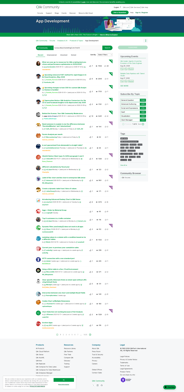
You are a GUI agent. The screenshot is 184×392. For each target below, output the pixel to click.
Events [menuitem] (64, 13)
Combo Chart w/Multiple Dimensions (56, 301)
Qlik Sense (39, 354)
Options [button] (145, 41)
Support (67, 367)
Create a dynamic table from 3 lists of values (59, 189)
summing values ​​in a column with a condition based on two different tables (64, 238)
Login (83, 2)
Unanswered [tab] (52, 55)
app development (126, 154)
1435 (85, 335)
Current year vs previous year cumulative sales (60, 247)
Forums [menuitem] (40, 13)
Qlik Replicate (40, 364)
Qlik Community (41, 41)
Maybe (131, 69)
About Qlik (95, 348)
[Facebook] (101, 385)
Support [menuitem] (49, 13)
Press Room (96, 351)
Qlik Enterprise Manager (44, 373)
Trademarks (124, 363)
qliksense (133, 144)
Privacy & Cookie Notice (128, 359)
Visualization (125, 116)
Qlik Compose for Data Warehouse (48, 370)
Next (139, 124)
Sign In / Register (141, 12)
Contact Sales (97, 373)
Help (131, 12)
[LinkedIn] (97, 385)
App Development (52, 21)
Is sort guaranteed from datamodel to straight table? (62, 145)
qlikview (123, 151)
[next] (90, 335)
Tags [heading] (122, 133)
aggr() (137, 148)
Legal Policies (125, 356)
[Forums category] (121, 177)
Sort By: (93, 55)
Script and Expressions (129, 108)
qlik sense (124, 138)
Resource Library (70, 348)
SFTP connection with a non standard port (58, 258)
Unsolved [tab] (63, 55)
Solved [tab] (73, 55)
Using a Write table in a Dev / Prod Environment (60, 269)
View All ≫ (123, 165)
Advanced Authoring (128, 104)
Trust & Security (97, 354)
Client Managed (126, 120)
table (122, 148)
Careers (94, 364)
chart (135, 154)
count (141, 154)
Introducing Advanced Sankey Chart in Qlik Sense (61, 199)
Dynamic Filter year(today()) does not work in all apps (62, 227)
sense (140, 144)
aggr (138, 157)
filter (122, 157)
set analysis (124, 144)
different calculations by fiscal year (56, 167)
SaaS (123, 112)
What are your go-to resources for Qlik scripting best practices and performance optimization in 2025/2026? (64, 63)
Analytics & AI (62, 41)
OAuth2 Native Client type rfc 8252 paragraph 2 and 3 (63, 156)
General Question (127, 100)
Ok (64, 380)
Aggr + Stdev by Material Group (54, 210)
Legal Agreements (126, 369)
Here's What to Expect (109, 35)
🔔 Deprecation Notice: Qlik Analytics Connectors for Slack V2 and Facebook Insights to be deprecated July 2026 (64, 101)
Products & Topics (76, 41)
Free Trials (67, 354)
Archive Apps (47, 323)
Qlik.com (126, 7)
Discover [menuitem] (72, 13)
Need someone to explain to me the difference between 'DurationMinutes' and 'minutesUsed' (63, 125)
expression (131, 151)
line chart (132, 157)
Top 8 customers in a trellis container (56, 218)
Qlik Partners (68, 351)
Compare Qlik (68, 358)
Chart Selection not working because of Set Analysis (62, 312)
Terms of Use (125, 366)
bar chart (124, 160)
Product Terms (125, 372)
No (126, 69)
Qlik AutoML (40, 358)
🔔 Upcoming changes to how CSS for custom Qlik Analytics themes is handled (64, 89)
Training (66, 364)
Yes (122, 69)
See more (124, 86)
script (131, 148)
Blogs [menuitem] (57, 13)
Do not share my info (128, 375)
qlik (127, 148)
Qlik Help (144, 7)
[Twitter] (93, 385)
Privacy (94, 361)
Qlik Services (135, 7)
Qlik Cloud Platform (42, 351)
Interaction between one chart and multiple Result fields (63, 293)
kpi (126, 157)
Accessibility (96, 358)
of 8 (135, 124)
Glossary (67, 361)
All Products (40, 348)
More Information (63, 384)
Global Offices (97, 370)
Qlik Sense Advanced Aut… (129, 141)
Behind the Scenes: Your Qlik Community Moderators (62, 113)
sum (129, 160)
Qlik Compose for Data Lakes (46, 367)
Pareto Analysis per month (52, 134)
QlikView (39, 361)
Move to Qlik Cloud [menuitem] (86, 13)
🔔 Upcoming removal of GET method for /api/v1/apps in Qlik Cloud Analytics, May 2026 (64, 76)
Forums (52, 41)
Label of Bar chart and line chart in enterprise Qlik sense (63, 178)
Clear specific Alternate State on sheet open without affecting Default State (64, 281)
